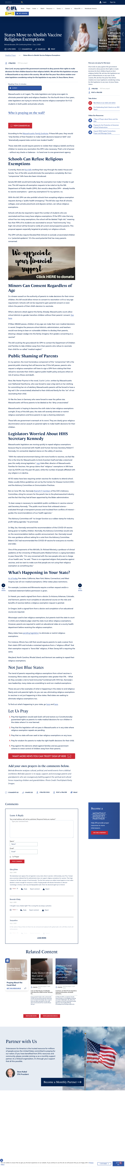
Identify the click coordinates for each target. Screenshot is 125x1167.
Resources (49, 8)
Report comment (35, 889)
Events (59, 8)
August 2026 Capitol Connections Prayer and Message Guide (104, 132)
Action (34, 8)
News (22, 8)
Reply (25, 889)
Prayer (28, 8)
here (48, 704)
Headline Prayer (10, 55)
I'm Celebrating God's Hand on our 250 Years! (107, 108)
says (38, 463)
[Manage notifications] (120, 1163)
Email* (12, 848)
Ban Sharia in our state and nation (104, 103)
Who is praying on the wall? (26, 113)
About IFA (77, 8)
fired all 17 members (42, 491)
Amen (14, 888)
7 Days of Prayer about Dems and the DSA (106, 120)
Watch (42, 8)
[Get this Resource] (17, 969)
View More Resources (50, 1016)
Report (47, 889)
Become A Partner (99, 833)
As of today (12, 579)
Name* (12, 841)
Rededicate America (91, 8)
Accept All (118, 1164)
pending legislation (31, 633)
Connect (67, 8)
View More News (31, 1016)
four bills (28, 170)
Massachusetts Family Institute (35, 134)
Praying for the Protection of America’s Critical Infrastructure (106, 126)
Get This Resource (14, 988)
